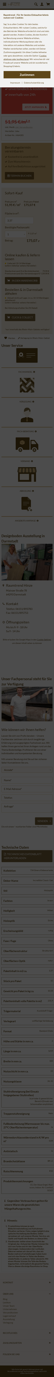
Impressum (15, 82)
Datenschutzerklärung (34, 82)
